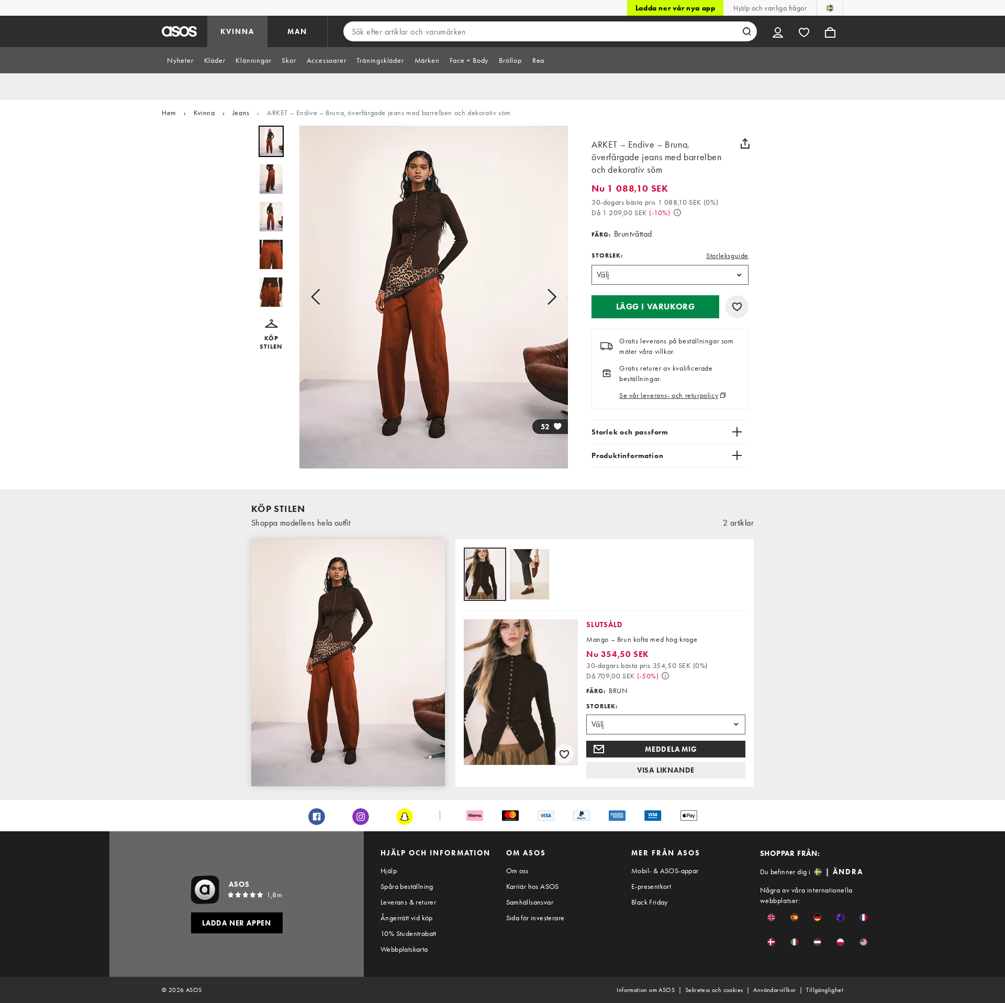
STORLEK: (607, 255)
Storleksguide (727, 255)
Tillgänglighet (824, 990)
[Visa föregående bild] (319, 297)
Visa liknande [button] (666, 770)
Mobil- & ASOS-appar (665, 870)
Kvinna (204, 112)
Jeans (241, 112)
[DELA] (744, 143)
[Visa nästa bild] (548, 297)
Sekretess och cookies (714, 990)
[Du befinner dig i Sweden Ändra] (830, 8)
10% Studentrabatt (409, 933)
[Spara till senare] (737, 306)
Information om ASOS (646, 990)
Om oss (517, 870)
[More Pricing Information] (677, 212)
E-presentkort (651, 886)
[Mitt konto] (778, 31)
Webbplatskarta (404, 949)
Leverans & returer (408, 902)
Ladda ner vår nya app (675, 8)
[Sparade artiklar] (804, 31)
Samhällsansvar (530, 902)
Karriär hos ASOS (532, 886)
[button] (271, 335)
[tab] (180, 60)
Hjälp (389, 870)
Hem (169, 112)
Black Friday (649, 902)
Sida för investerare (535, 917)
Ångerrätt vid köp (407, 917)
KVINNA (237, 31)
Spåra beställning (407, 886)
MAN (297, 31)
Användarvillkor (774, 990)
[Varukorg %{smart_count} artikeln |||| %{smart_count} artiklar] (830, 31)
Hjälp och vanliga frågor (770, 8)
